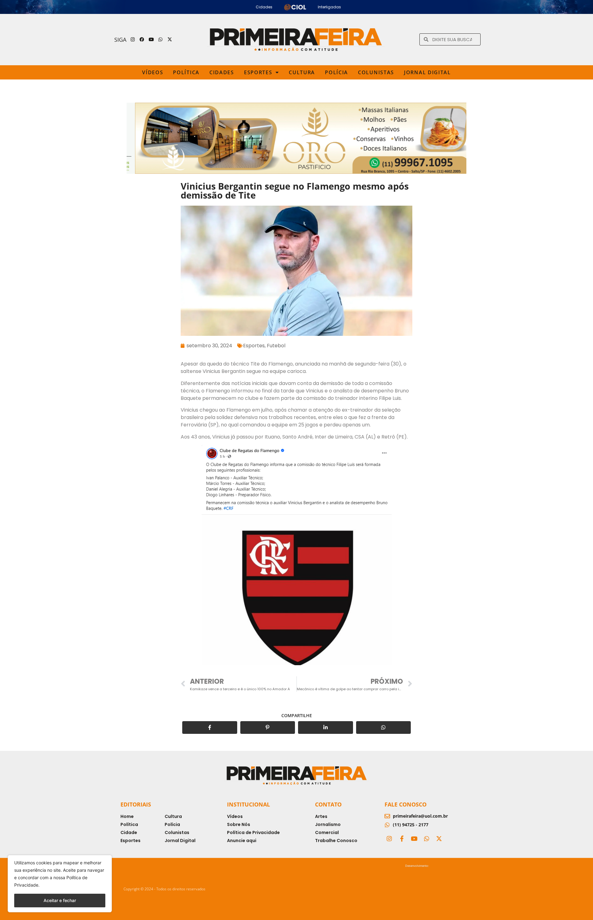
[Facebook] (142, 39)
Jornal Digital (427, 72)
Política (186, 72)
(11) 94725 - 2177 (410, 825)
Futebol (276, 345)
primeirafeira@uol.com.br (420, 816)
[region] (60, 883)
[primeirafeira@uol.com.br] (387, 816)
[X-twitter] (170, 39)
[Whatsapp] (160, 39)
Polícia (336, 72)
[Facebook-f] (401, 838)
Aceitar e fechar (60, 900)
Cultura (302, 72)
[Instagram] (132, 39)
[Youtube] (151, 39)
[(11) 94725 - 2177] (387, 825)
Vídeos (152, 72)
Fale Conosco (406, 804)
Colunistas (376, 72)
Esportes (258, 72)
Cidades (221, 72)
